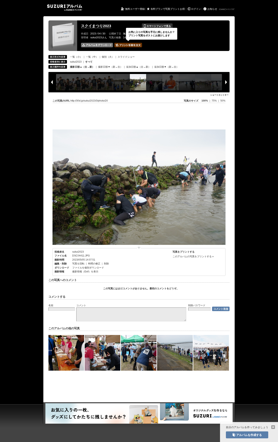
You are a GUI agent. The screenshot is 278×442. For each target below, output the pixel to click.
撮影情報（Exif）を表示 (85, 271)
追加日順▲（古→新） (138, 66)
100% (205, 100)
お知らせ (212, 9)
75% (214, 100)
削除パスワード (196, 305)
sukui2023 (76, 61)
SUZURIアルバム (64, 7)
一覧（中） (92, 56)
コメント (81, 305)
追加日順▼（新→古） (166, 66)
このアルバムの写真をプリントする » (193, 256)
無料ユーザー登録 (135, 9)
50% (222, 100)
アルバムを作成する (247, 434)
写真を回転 (78, 263)
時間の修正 (94, 263)
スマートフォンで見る (157, 26)
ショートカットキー (219, 95)
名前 (50, 305)
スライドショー (126, 56)
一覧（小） (76, 56)
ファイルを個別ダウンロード (88, 267)
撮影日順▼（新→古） (110, 66)
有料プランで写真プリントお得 (168, 9)
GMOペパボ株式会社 (227, 9)
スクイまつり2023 (96, 26)
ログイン (196, 9)
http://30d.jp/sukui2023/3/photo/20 (89, 100)
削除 (106, 263)
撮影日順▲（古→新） (82, 66)
